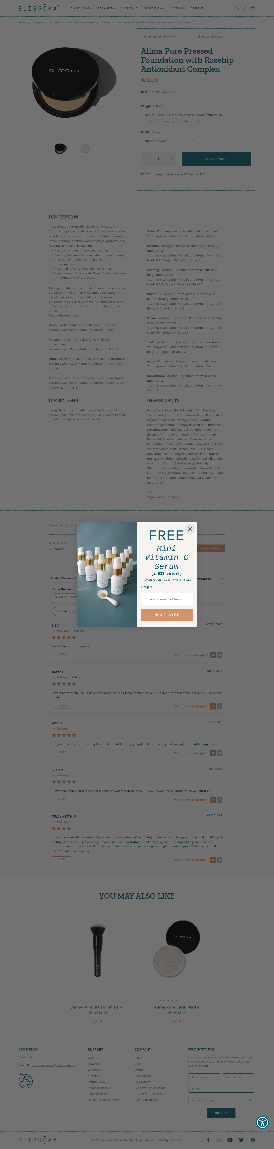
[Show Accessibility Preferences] (262, 1122)
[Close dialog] (190, 529)
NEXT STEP (167, 615)
